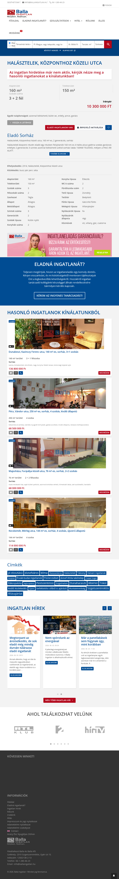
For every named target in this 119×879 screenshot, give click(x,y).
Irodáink (15, 32)
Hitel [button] (77, 20)
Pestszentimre (45, 583)
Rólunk (90, 20)
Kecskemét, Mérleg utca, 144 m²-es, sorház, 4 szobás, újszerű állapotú (47, 530)
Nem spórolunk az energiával (57, 639)
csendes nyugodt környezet (35, 425)
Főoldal (14, 20)
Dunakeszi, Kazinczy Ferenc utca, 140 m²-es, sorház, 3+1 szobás (43, 351)
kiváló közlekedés (17, 588)
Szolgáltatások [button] (60, 20)
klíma (44, 572)
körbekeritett (19, 365)
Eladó (13, 43)
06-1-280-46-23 (56, 2)
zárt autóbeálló (77, 484)
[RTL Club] (24, 730)
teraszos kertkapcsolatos (80, 425)
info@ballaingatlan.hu (34, 2)
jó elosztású (15, 572)
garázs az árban (52, 425)
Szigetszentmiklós (98, 588)
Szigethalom (62, 583)
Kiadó (13, 45)
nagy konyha (38, 365)
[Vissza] (104, 608)
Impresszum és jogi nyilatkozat (22, 821)
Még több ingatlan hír (58, 700)
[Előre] (110, 608)
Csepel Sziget (91, 578)
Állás (101, 20)
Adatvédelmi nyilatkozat (18, 824)
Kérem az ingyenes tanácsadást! (60, 295)
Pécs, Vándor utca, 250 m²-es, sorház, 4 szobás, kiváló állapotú (43, 411)
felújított (11, 578)
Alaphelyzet (68, 50)
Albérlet (93, 583)
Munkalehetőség (77, 588)
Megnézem (104, 373)
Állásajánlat (15, 593)
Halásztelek (69, 573)
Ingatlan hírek (26, 608)
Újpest (31, 588)
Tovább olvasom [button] (58, 154)
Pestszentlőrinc (56, 573)
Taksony (81, 573)
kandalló (87, 484)
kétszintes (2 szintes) (16, 425)
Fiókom (107, 5)
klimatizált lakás (65, 484)
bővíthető (28, 365)
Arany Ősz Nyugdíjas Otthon (21, 834)
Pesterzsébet (51, 578)
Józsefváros (32, 572)
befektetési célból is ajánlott (51, 588)
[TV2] (59, 730)
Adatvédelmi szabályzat (18, 827)
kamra (11, 365)
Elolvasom (16, 675)
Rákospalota (15, 583)
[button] (114, 876)
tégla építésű (29, 583)
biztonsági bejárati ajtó (62, 365)
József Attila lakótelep (72, 578)
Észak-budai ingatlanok (29, 578)
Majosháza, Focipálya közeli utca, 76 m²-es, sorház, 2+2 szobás (43, 471)
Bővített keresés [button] (51, 50)
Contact (14, 831)
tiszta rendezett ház (16, 484)
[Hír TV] (95, 730)
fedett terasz (48, 365)
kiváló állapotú (64, 425)
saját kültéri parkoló (31, 484)
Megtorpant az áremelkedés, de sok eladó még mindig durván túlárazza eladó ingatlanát (23, 644)
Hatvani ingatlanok (96, 573)
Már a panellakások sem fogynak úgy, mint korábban (94, 641)
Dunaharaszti (78, 583)
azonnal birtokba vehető (49, 484)
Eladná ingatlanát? (34, 20)
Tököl (103, 583)
